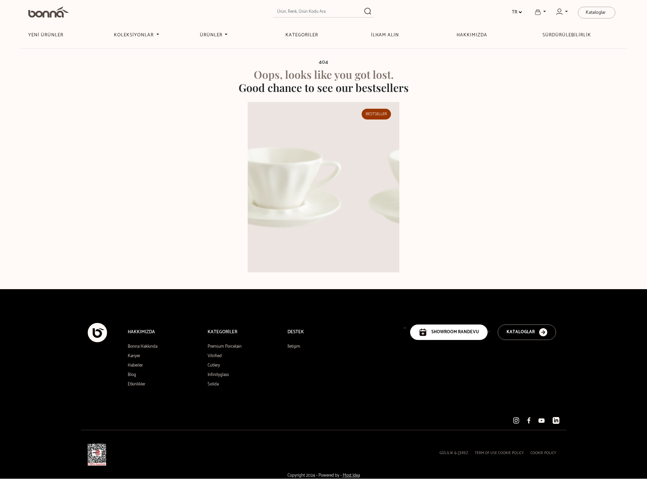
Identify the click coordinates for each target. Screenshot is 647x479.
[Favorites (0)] (540, 12)
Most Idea (351, 475)
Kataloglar (596, 12)
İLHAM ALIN (385, 35)
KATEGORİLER (301, 35)
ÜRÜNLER (212, 35)
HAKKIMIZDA (472, 35)
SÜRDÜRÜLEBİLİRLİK (567, 35)
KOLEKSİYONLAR (134, 35)
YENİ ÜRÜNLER (45, 35)
